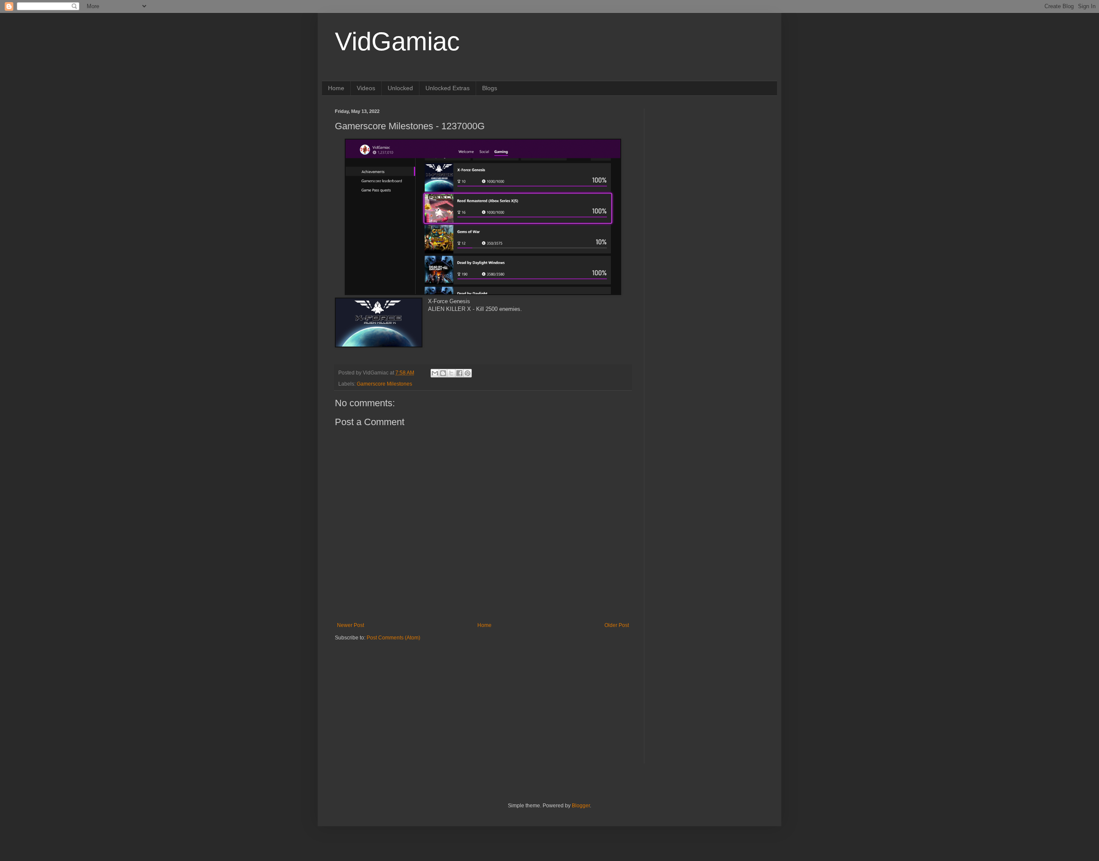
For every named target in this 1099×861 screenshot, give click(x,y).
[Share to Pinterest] (467, 373)
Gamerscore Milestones (384, 384)
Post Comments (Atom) (393, 638)
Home (336, 88)
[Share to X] (451, 373)
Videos (366, 88)
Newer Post (350, 625)
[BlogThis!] (443, 373)
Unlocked (400, 88)
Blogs (489, 88)
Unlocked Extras (447, 88)
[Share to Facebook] (459, 373)
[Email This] (435, 373)
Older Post (616, 625)
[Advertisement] (388, 694)
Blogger (581, 806)
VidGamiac (397, 41)
